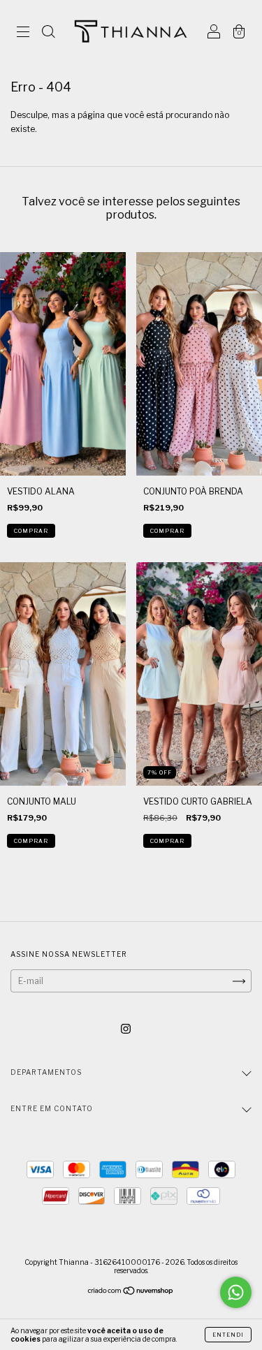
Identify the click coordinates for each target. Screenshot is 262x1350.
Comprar (31, 530)
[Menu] (23, 33)
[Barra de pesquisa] (48, 33)
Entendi (228, 1334)
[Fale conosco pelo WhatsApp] (236, 1292)
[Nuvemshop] (131, 1292)
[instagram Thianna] (125, 1029)
